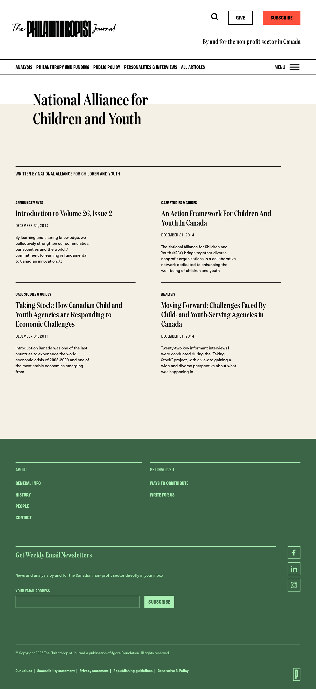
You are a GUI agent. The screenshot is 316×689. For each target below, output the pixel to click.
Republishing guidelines (133, 670)
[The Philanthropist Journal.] (292, 674)
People (22, 506)
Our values (24, 670)
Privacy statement (94, 670)
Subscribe (282, 17)
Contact (24, 517)
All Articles (193, 67)
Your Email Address (33, 591)
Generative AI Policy (173, 670)
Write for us (162, 494)
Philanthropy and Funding (62, 67)
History (23, 494)
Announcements (29, 203)
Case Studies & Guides (179, 203)
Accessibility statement (56, 670)
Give (240, 17)
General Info (28, 483)
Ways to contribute (169, 483)
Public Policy (106, 67)
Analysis (24, 67)
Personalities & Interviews (150, 67)
